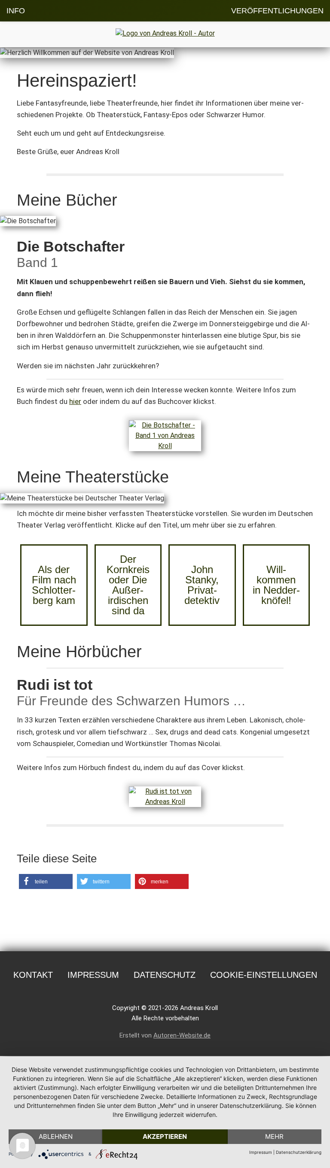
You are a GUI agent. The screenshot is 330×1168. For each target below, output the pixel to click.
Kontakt (33, 975)
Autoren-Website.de (182, 1035)
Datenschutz (165, 975)
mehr (274, 1136)
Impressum (93, 975)
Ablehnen (56, 1136)
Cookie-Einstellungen (263, 975)
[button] (46, 881)
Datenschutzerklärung (298, 1152)
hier (75, 401)
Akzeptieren (165, 1136)
